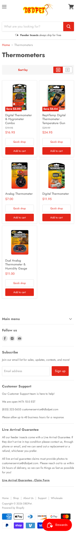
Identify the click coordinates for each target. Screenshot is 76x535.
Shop (16, 498)
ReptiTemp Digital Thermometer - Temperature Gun (53, 119)
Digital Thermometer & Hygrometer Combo (18, 119)
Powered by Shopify (13, 508)
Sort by (23, 69)
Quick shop (19, 142)
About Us (28, 498)
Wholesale (57, 498)
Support (42, 498)
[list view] (67, 70)
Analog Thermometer (19, 193)
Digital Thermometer (55, 193)
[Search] (68, 26)
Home (6, 45)
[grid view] (58, 70)
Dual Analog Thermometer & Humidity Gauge (16, 264)
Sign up (60, 371)
